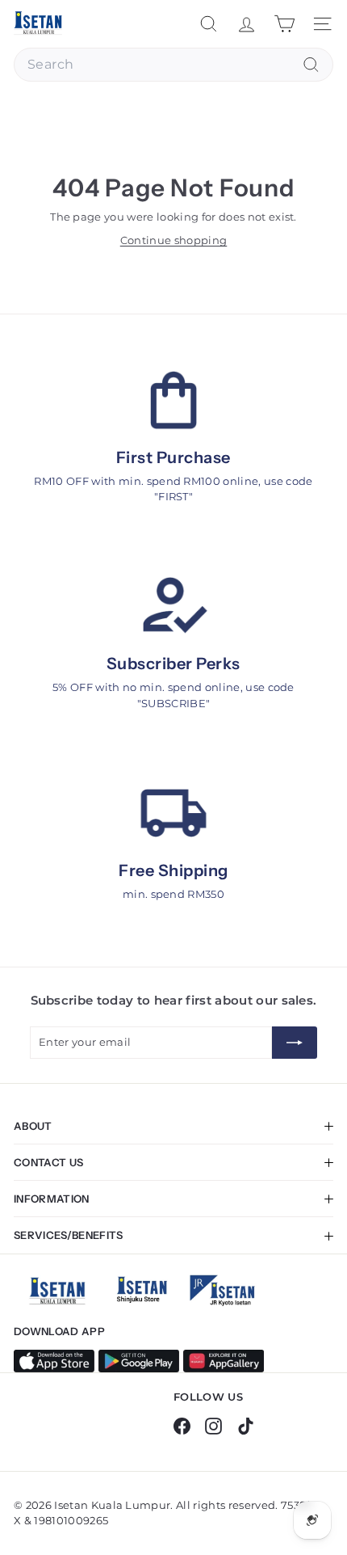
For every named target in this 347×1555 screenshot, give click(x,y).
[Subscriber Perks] (173, 606)
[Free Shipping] (173, 813)
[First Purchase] (173, 400)
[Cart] (284, 24)
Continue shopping (174, 240)
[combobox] (173, 65)
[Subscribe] (294, 1042)
